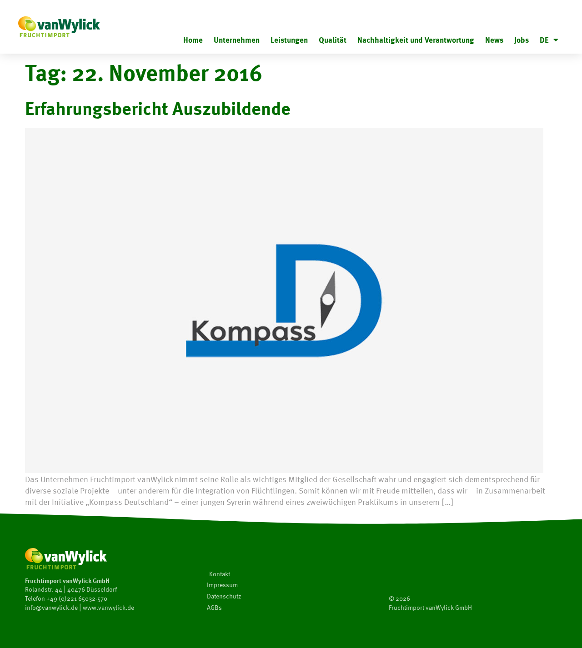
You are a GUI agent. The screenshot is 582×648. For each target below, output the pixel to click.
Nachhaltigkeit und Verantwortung (415, 39)
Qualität (332, 39)
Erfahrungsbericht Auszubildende (158, 107)
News (494, 39)
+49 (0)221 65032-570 (76, 598)
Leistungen (289, 39)
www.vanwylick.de (108, 607)
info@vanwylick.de (51, 607)
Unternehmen (237, 39)
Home (193, 39)
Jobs (521, 39)
